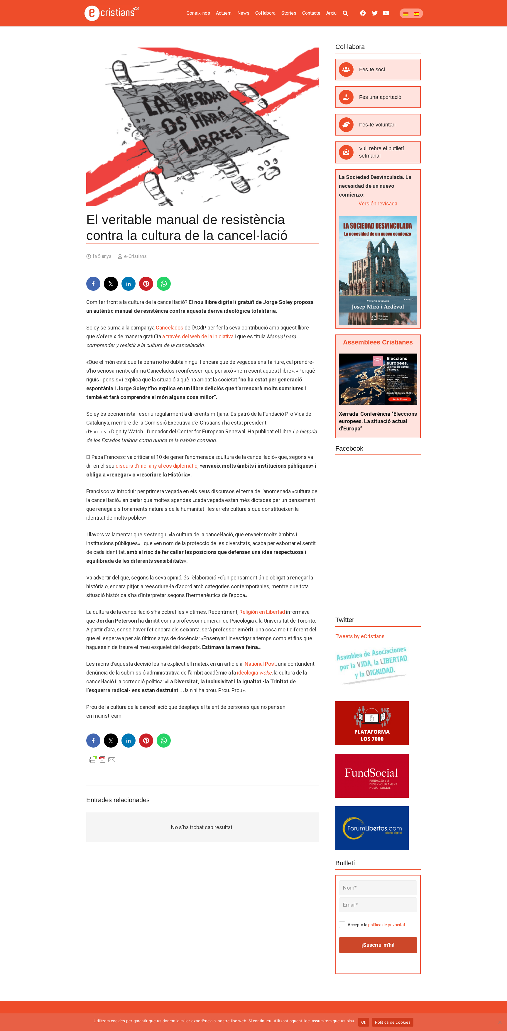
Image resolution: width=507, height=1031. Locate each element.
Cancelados (169, 327)
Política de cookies (392, 1022)
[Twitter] (375, 13)
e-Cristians (135, 256)
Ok (363, 1022)
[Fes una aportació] (349, 97)
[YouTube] (386, 13)
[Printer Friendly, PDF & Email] (102, 759)
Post (260, 664)
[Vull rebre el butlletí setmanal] (349, 152)
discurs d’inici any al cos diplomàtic (156, 466)
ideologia (254, 673)
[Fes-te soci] (349, 69)
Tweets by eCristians (360, 636)
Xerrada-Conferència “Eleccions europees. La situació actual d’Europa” (378, 421)
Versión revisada (378, 203)
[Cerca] (345, 13)
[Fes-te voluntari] (349, 124)
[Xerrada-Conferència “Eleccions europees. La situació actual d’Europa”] (378, 358)
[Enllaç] (112, 13)
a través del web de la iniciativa (198, 336)
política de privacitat (386, 924)
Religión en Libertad (262, 612)
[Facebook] (363, 13)
